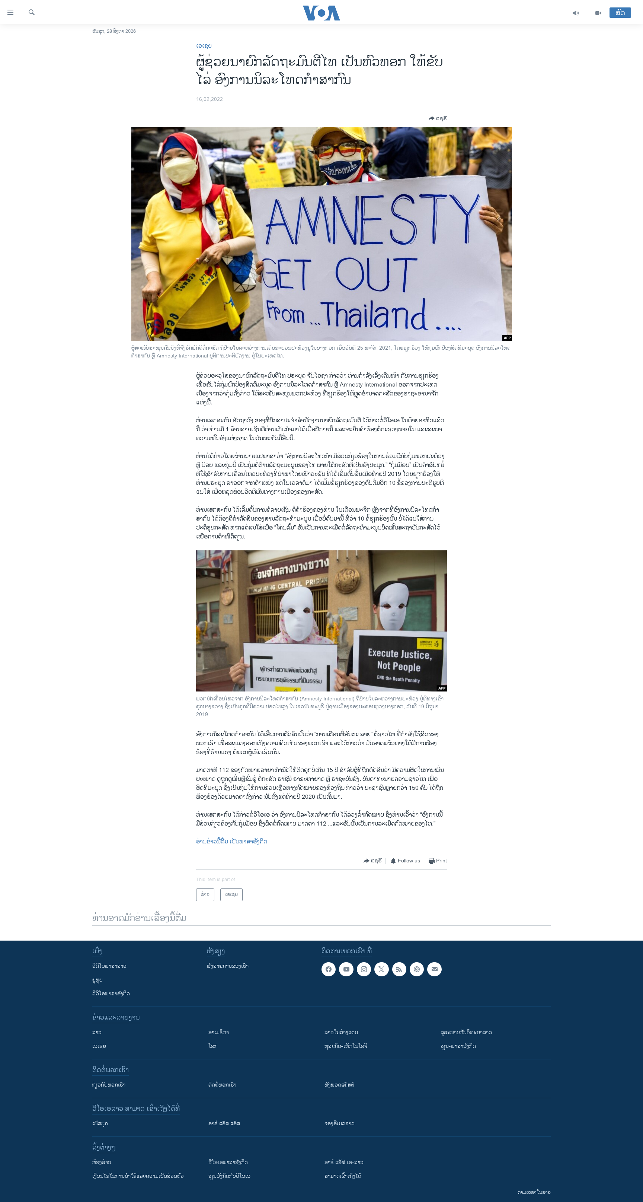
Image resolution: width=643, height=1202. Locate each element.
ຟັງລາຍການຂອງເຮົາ (228, 966)
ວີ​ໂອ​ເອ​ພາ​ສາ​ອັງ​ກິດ (228, 1162)
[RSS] (399, 969)
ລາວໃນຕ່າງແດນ (341, 1032)
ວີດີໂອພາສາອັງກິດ (111, 994)
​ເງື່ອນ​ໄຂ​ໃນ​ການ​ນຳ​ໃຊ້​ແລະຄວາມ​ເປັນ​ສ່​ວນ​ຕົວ (138, 1176)
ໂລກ (213, 1046)
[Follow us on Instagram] (364, 969)
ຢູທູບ (97, 980)
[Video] (598, 13)
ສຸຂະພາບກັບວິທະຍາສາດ (466, 1032)
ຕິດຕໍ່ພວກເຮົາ (222, 1085)
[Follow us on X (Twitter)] (381, 969)
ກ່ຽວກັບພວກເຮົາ (108, 1085)
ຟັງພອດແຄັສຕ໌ (339, 1085)
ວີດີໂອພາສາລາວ (109, 966)
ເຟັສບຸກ (100, 1124)
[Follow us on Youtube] (346, 969)
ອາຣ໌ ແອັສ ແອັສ (224, 1124)
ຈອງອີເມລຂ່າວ (339, 1124)
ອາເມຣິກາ (218, 1032)
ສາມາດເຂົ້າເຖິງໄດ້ (342, 1176)
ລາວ (97, 1032)
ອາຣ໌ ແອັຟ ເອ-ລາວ (344, 1162)
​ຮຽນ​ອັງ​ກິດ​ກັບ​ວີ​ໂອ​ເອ (229, 1176)
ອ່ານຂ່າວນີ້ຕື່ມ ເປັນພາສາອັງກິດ (231, 842)
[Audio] (575, 13)
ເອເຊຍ (204, 46)
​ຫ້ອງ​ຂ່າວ (101, 1162)
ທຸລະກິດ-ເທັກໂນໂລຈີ (345, 1046)
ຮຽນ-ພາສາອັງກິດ (458, 1046)
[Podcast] (417, 969)
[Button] (438, 118)
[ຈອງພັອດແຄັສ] (434, 969)
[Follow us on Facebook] (329, 969)
